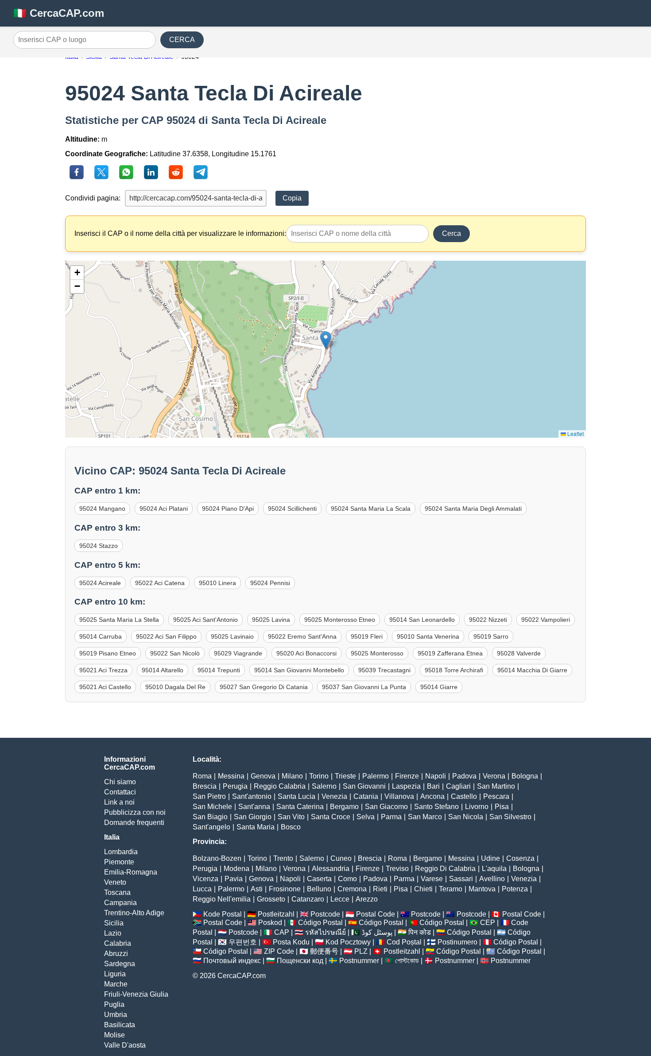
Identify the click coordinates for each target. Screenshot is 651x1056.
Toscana (117, 892)
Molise (114, 1035)
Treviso (397, 868)
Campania (120, 902)
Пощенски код (300, 960)
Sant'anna (254, 806)
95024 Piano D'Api (228, 508)
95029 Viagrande (238, 653)
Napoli (435, 776)
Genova (263, 776)
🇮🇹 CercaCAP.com (58, 13)
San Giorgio (252, 817)
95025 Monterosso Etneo (339, 619)
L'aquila (494, 868)
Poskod (270, 922)
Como (347, 879)
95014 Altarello (162, 670)
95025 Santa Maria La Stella (119, 619)
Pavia (234, 879)
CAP (281, 932)
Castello (464, 796)
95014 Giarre (438, 686)
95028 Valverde (519, 653)
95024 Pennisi (270, 582)
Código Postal (320, 922)
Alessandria (330, 868)
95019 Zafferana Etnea (450, 653)
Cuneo (341, 858)
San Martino (496, 786)
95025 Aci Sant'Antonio (205, 619)
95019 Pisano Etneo (107, 653)
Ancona (432, 796)
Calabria (117, 943)
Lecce (339, 899)
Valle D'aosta (125, 1045)
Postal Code (375, 914)
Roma (202, 776)
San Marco (425, 817)
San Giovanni (364, 786)
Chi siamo (120, 782)
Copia (292, 198)
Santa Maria (255, 827)
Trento (283, 858)
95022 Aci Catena (160, 582)
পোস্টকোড (407, 960)
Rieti (380, 889)
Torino (319, 776)
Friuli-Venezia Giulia (136, 994)
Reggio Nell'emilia (222, 899)
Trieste (345, 776)
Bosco (291, 827)
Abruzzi (116, 953)
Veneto (115, 882)
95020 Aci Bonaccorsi (306, 653)
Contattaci (120, 792)
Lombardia (121, 852)
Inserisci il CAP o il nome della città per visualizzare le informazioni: (180, 233)
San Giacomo (386, 806)
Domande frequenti (134, 822)
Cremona (352, 889)
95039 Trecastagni (384, 670)
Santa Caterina (300, 806)
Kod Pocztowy (348, 942)
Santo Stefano (436, 806)
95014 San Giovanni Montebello (299, 670)
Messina (231, 776)
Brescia (205, 786)
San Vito (291, 817)
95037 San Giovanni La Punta (364, 686)
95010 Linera (217, 582)
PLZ (361, 951)
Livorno (476, 806)
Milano (292, 776)
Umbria (115, 1014)
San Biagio (210, 817)
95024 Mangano (102, 508)
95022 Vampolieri (545, 619)
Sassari (461, 879)
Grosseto (271, 899)
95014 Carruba (100, 636)
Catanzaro (307, 899)
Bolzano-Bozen (217, 858)
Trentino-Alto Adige (134, 913)
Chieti (423, 889)
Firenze (407, 776)
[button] (325, 340)
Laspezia (406, 786)
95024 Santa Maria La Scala (371, 508)
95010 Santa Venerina (428, 636)
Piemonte (119, 862)
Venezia (334, 796)
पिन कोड (419, 932)
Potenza (515, 889)
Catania (365, 796)
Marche (116, 984)
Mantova (482, 889)
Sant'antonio (251, 796)
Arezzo (367, 899)
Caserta (319, 879)
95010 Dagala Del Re (175, 686)
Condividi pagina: (92, 198)
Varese (432, 879)
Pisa (502, 806)
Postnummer (359, 960)
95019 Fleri (367, 636)
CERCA (182, 39)
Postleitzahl (276, 914)
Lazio (112, 933)
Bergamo (344, 806)
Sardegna (119, 963)
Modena (236, 868)
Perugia (235, 786)
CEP (487, 922)
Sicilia (114, 923)
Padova (464, 776)
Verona (494, 776)
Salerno (324, 786)
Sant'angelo (211, 827)
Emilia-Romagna (130, 872)
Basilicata (119, 1025)
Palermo (375, 776)
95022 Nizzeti (488, 619)
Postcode (325, 914)
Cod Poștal (404, 942)
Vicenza (205, 879)
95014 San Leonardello (422, 619)
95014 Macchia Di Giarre (532, 670)
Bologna (525, 776)
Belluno (319, 889)
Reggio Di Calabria (445, 868)
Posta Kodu (291, 942)
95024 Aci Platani (164, 508)
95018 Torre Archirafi (454, 670)
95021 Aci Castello (105, 686)
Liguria (115, 974)
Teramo (450, 889)
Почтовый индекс (232, 960)
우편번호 (243, 942)
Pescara (496, 796)
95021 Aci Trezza (103, 670)
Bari (433, 786)
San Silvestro (510, 817)
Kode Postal (222, 914)
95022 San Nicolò (175, 653)
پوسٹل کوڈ (377, 932)
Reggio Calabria (280, 786)
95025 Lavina (271, 619)
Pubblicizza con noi (135, 812)
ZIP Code (279, 951)
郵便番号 (324, 951)
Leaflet (575, 433)
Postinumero (457, 942)
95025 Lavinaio (232, 636)
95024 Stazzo (98, 545)
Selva (365, 817)
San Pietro (209, 796)
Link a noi (119, 802)
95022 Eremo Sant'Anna (302, 636)
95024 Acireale (100, 582)
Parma (391, 817)
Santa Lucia (296, 796)
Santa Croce (330, 817)
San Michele (212, 806)
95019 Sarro (490, 636)
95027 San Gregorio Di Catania (264, 686)
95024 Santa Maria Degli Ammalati (473, 508)
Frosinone (285, 889)
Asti (257, 889)
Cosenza (520, 858)
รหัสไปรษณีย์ (325, 932)
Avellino (492, 879)
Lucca (202, 889)
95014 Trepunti (219, 670)
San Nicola (465, 817)
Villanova (399, 796)
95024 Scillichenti (292, 508)
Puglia (114, 1004)
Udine (490, 858)
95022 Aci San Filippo (166, 636)
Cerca (451, 233)
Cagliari (458, 786)
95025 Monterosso (377, 653)
